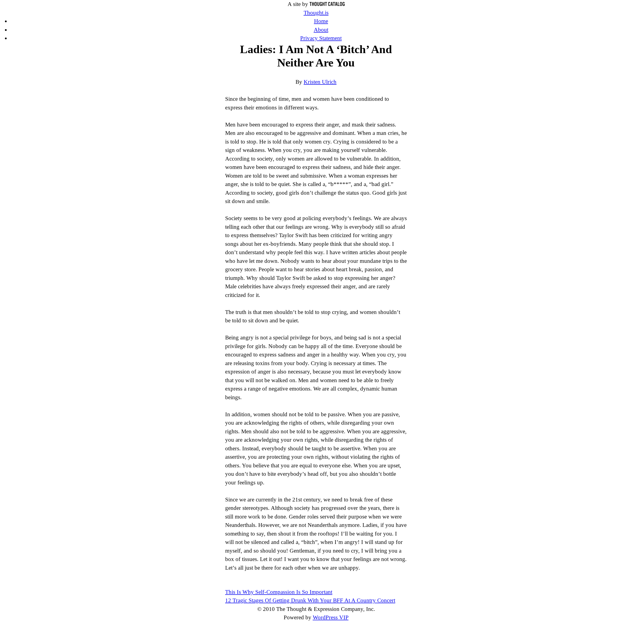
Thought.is (316, 13)
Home (321, 21)
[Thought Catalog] (327, 4)
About (321, 30)
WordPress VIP (331, 617)
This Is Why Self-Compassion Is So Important (278, 592)
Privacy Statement (321, 38)
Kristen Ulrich (320, 82)
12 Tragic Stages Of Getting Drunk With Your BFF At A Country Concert (310, 600)
